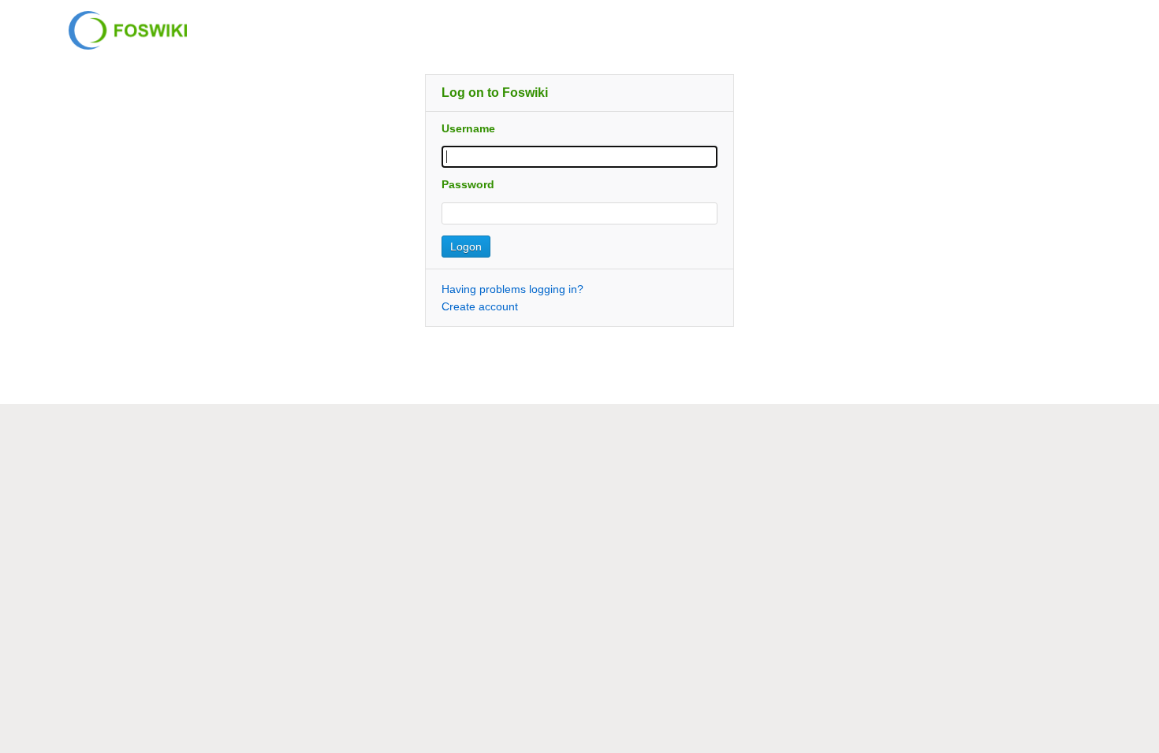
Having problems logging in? (512, 289)
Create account (480, 306)
